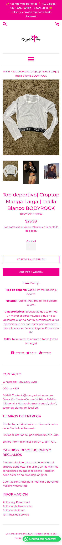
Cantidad (31, 241)
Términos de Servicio (16, 514)
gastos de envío (18, 227)
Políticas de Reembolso (17, 506)
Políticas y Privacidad (16, 502)
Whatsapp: (10, 381)
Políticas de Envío (14, 510)
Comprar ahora (31, 272)
